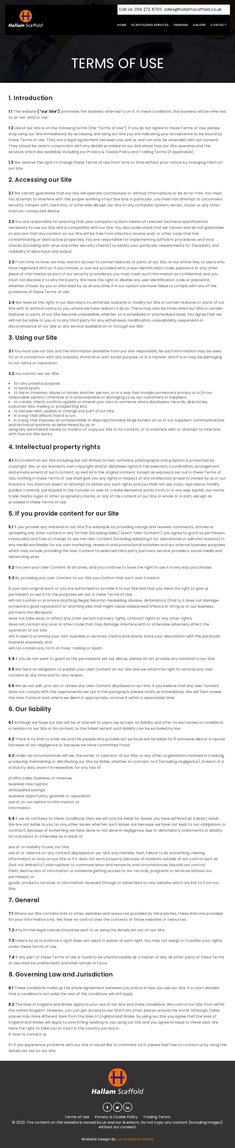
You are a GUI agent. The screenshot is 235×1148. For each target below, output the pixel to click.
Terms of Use (77, 1117)
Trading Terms (156, 1117)
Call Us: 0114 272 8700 (140, 9)
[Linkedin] (127, 1107)
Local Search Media (136, 1139)
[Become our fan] (107, 1107)
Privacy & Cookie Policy (116, 1117)
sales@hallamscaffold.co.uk (192, 9)
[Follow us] (117, 1107)
